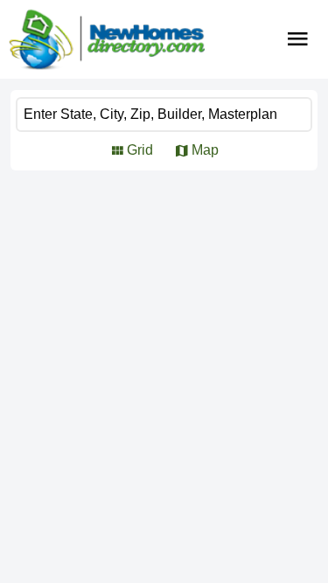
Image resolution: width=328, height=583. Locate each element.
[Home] (107, 39)
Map (205, 149)
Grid (140, 149)
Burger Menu (297, 39)
